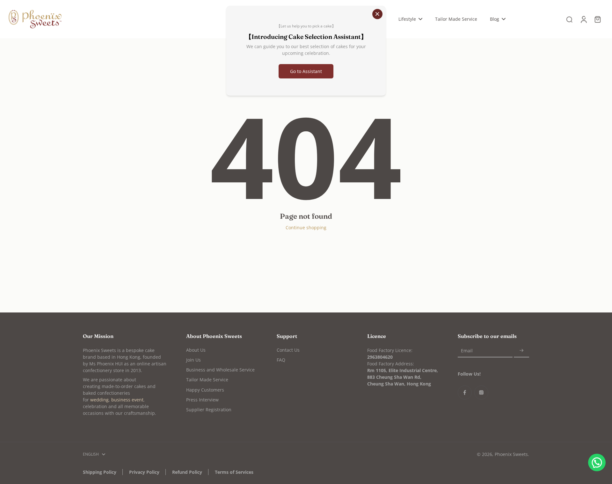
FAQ (281, 360)
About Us (196, 350)
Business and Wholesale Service (220, 370)
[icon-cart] (597, 19)
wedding (99, 400)
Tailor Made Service (207, 380)
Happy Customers (205, 390)
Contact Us (288, 350)
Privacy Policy (144, 472)
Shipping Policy (99, 472)
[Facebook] (465, 392)
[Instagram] (481, 392)
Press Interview (202, 400)
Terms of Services (234, 472)
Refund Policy (187, 472)
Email (467, 351)
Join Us (193, 360)
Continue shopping (306, 227)
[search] (569, 19)
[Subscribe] (521, 350)
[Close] (377, 14)
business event (127, 400)
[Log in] (583, 19)
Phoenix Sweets (511, 454)
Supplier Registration (208, 410)
